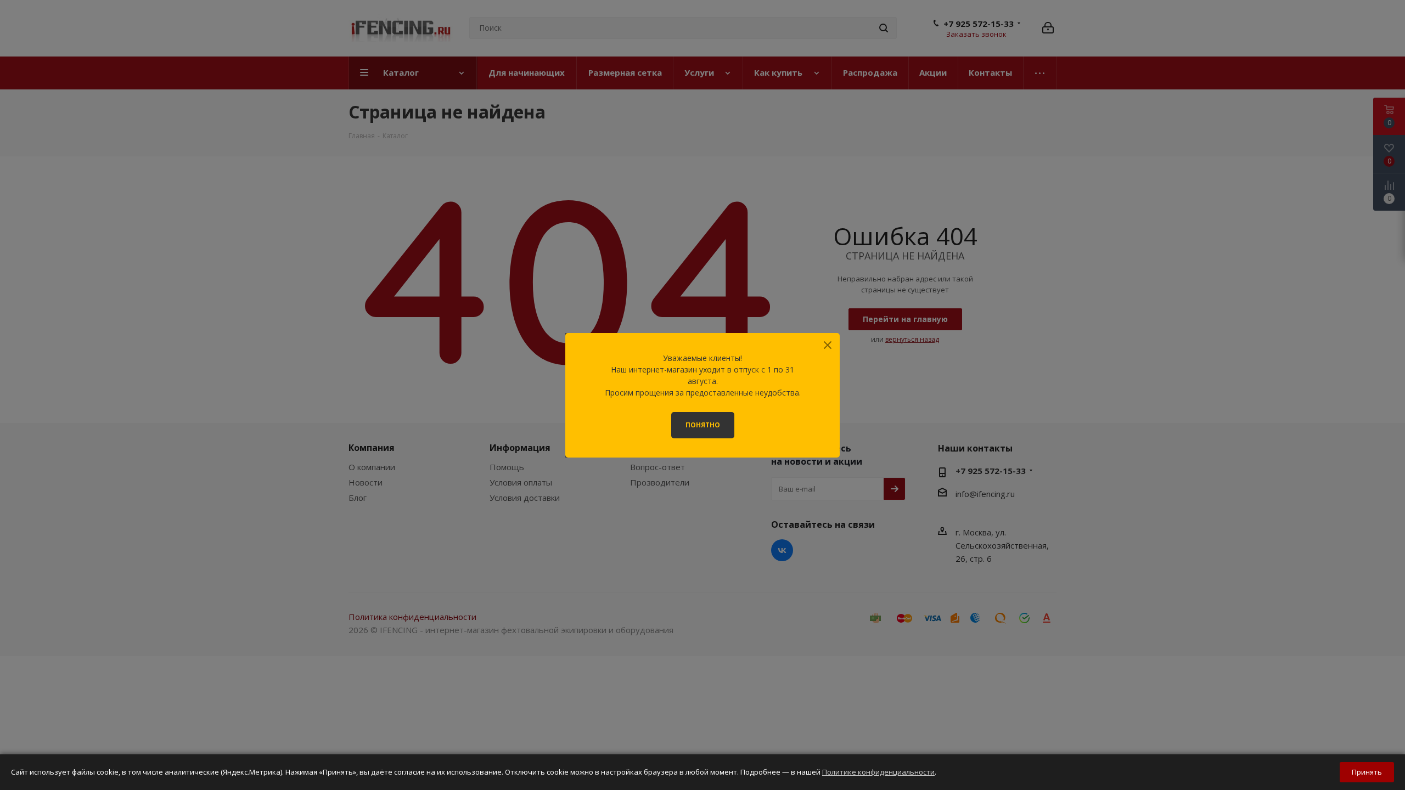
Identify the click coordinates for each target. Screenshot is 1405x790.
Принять (1367, 772)
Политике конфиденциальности (878, 772)
